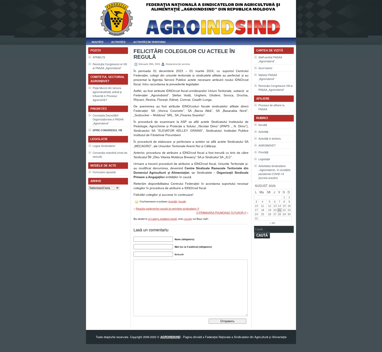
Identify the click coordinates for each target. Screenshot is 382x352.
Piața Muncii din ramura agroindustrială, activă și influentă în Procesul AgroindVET (107, 94)
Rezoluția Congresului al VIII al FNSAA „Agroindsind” (110, 66)
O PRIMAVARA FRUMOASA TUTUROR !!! (221, 212)
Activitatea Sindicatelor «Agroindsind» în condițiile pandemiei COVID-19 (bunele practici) (274, 172)
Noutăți (97, 42)
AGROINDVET (267, 145)
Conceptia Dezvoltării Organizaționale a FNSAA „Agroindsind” (108, 119)
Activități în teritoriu (149, 42)
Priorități (263, 152)
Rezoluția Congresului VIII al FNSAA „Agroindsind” (275, 87)
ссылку (187, 219)
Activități (118, 42)
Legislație (264, 159)
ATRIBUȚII (99, 57)
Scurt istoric (265, 68)
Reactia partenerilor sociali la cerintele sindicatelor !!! (167, 208)
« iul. (272, 223)
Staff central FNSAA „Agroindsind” (270, 59)
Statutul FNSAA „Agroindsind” (267, 77)
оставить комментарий (162, 219)
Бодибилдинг (191, 348)
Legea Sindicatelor (104, 146)
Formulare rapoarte (104, 172)
